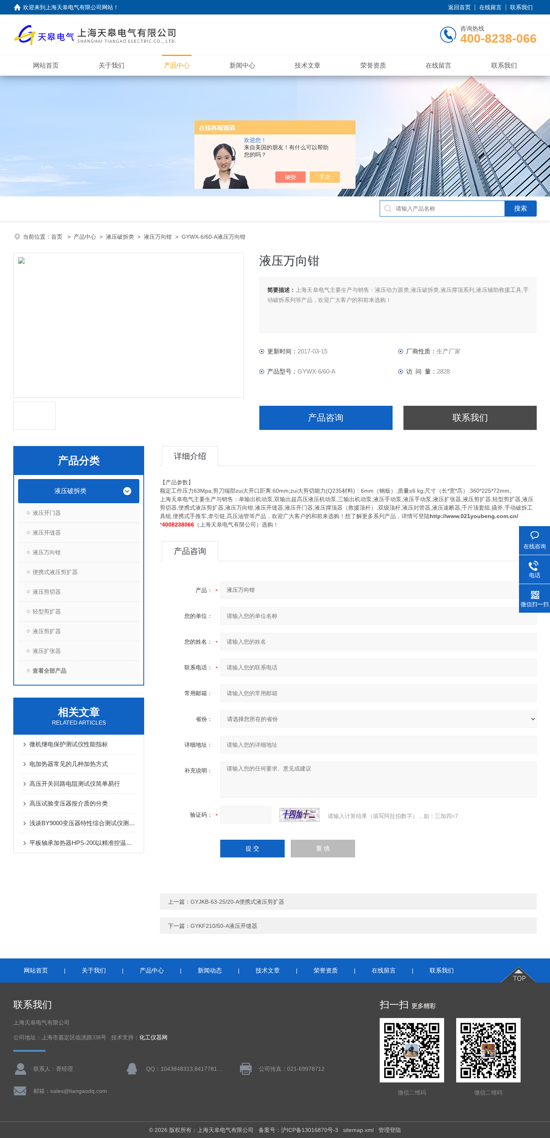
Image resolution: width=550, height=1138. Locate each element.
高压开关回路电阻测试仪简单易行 (74, 783)
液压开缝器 (47, 532)
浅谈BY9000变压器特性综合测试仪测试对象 (82, 823)
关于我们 (111, 65)
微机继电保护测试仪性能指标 (68, 744)
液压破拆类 (120, 236)
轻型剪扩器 (47, 611)
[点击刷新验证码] (299, 815)
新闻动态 (210, 970)
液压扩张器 (47, 651)
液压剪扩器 (47, 631)
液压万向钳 (158, 236)
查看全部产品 (49, 670)
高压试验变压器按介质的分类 (68, 803)
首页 (57, 236)
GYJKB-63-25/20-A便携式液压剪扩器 (237, 901)
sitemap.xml (358, 1130)
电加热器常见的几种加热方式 (68, 763)
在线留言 (490, 7)
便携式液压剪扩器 (55, 572)
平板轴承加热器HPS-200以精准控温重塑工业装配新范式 (82, 842)
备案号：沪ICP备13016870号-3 (298, 1130)
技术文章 (307, 65)
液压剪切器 (47, 592)
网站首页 (46, 65)
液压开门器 (47, 513)
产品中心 (177, 65)
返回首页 (459, 7)
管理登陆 (389, 1130)
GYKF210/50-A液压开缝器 (223, 926)
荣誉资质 (373, 65)
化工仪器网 (153, 1038)
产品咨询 (325, 418)
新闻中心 (242, 65)
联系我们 (521, 7)
